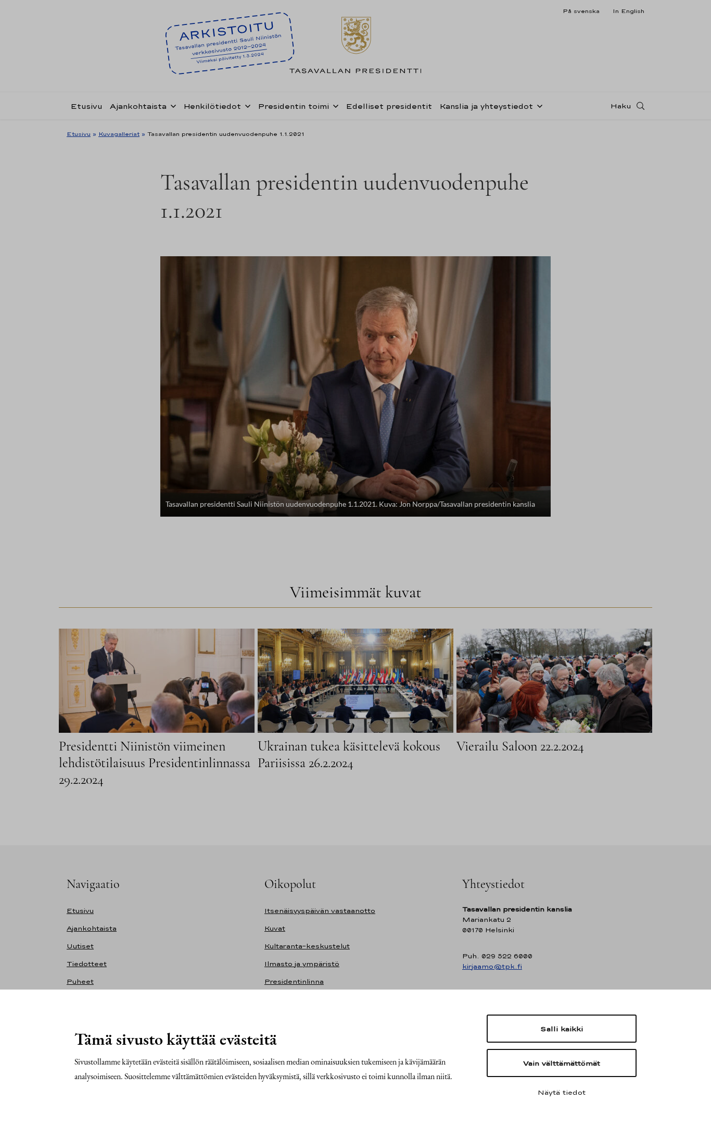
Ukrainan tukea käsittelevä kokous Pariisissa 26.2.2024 (349, 754)
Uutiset (80, 946)
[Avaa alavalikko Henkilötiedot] (245, 105)
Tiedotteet (87, 963)
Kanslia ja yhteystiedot (486, 106)
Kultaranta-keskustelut (307, 946)
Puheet (80, 981)
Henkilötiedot (212, 106)
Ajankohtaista (138, 106)
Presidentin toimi (293, 106)
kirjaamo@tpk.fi (492, 966)
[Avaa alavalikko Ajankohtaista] (171, 105)
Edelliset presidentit (389, 106)
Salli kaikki (561, 1028)
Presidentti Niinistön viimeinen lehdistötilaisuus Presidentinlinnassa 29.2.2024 (154, 762)
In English (628, 11)
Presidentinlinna (294, 981)
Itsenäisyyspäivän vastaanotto (319, 910)
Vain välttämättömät (561, 1063)
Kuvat (274, 928)
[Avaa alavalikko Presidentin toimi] (333, 105)
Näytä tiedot (562, 1092)
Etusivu (86, 106)
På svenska (581, 11)
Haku (621, 105)
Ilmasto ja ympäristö (301, 963)
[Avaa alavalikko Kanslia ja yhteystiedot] (537, 105)
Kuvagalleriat (118, 133)
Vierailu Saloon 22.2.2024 (520, 746)
